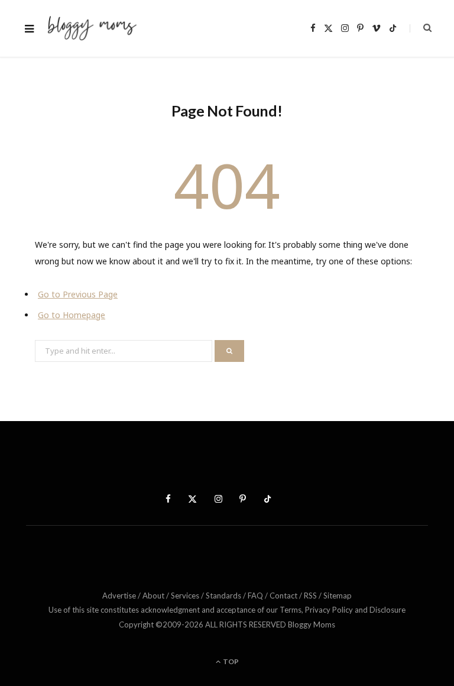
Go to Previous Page (78, 294)
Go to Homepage (71, 315)
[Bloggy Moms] (92, 28)
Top (230, 661)
